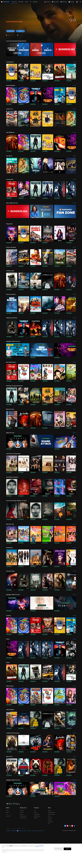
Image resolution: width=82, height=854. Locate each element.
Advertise (50, 819)
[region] (41, 849)
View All (74, 41)
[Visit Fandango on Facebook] (65, 826)
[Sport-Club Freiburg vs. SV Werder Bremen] (17, 49)
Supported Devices (51, 812)
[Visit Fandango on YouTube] (68, 826)
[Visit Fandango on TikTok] (75, 826)
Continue (67, 848)
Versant (10, 845)
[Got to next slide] (76, 49)
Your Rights (37, 846)
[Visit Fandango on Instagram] (72, 826)
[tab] (6, 35)
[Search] (80, 2)
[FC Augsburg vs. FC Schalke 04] (41, 49)
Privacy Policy (13, 830)
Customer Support (51, 814)
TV (6, 814)
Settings (21, 814)
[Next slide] (74, 20)
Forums (49, 816)
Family (35, 812)
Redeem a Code (23, 817)
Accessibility (50, 821)
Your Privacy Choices (22, 830)
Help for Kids (41, 830)
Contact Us (50, 817)
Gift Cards (36, 817)
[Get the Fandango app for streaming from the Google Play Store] (16, 804)
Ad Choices (8, 830)
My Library (22, 810)
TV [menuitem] (30, 1)
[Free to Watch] (11, 72)
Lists (35, 810)
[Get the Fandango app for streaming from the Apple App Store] (9, 804)
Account (21, 812)
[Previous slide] (70, 20)
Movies (7, 812)
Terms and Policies (35, 830)
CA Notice (29, 830)
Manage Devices (23, 816)
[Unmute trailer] (17, 35)
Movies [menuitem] (26, 1)
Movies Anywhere (37, 816)
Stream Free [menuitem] (14, 1)
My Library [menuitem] (35, 1)
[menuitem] (63, 2)
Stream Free (8, 816)
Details (20, 31)
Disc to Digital (36, 814)
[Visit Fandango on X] (70, 826)
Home (7, 810)
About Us (50, 810)
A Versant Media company (72, 830)
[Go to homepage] (5, 2)
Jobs (49, 823)
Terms (24, 845)
